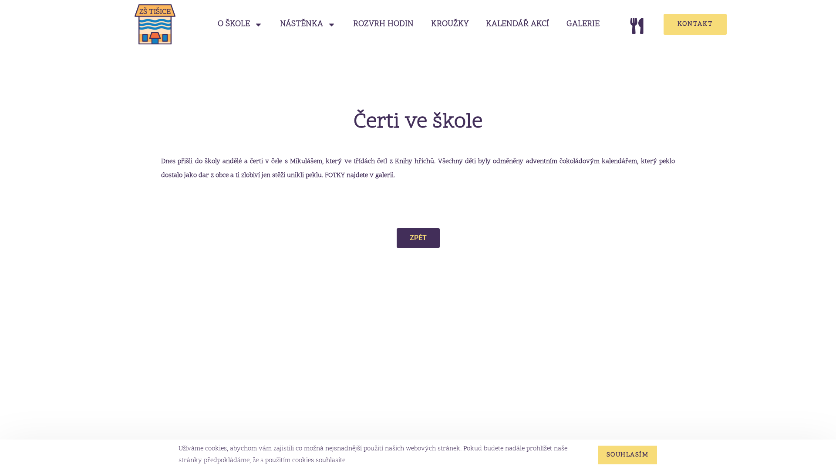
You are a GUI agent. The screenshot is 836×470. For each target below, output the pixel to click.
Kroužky (450, 24)
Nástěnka (301, 24)
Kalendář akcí (517, 24)
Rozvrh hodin (383, 24)
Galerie (583, 24)
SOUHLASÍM (628, 455)
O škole (234, 24)
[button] (418, 238)
